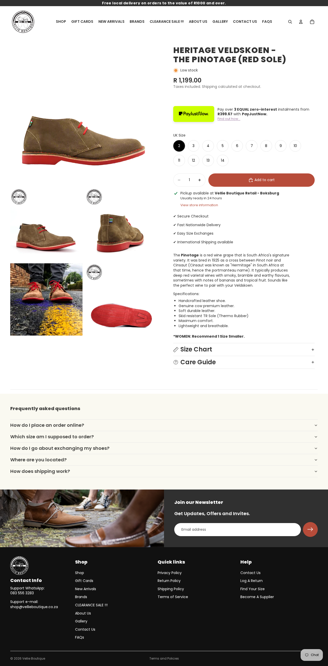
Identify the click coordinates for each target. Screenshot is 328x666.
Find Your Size (252, 588)
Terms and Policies (164, 658)
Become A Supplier (257, 596)
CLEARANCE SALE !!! (91, 605)
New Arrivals (85, 588)
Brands (81, 596)
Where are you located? (38, 459)
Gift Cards (84, 580)
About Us (83, 613)
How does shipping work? (40, 471)
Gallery (81, 621)
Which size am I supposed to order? (52, 436)
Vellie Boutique (33, 658)
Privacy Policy (170, 572)
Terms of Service (173, 596)
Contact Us (85, 629)
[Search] (290, 21)
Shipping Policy (171, 588)
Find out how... (229, 119)
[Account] (300, 21)
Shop (79, 572)
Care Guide (198, 362)
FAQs (79, 637)
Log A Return (251, 580)
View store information (199, 205)
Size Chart (196, 349)
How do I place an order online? (47, 425)
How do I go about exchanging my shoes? (59, 448)
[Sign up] (310, 529)
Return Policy (169, 580)
